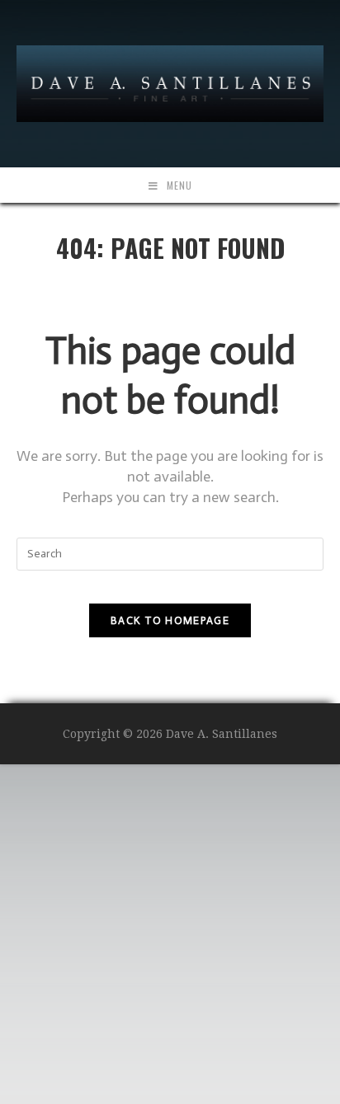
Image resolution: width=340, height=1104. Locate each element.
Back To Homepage (170, 620)
